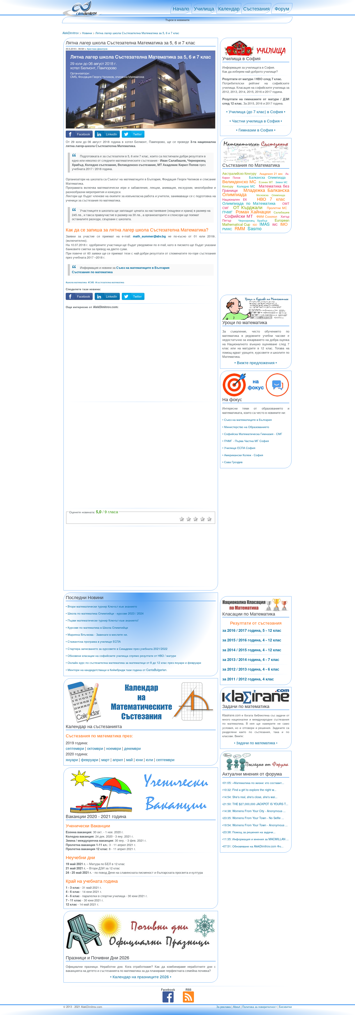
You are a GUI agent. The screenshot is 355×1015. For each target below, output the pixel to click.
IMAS (264, 224)
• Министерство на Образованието (245, 427)
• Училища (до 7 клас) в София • (255, 111)
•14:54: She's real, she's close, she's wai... (249, 797)
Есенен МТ (266, 182)
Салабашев (281, 212)
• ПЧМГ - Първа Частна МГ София (245, 441)
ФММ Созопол (266, 216)
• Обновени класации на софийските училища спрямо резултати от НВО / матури (121, 656)
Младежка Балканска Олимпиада (255, 192)
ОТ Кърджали (247, 207)
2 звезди (188, 518)
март (105, 759)
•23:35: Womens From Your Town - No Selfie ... (253, 818)
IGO (255, 224)
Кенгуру (227, 186)
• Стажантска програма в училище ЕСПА (93, 641)
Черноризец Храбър (252, 220)
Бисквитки (285, 1007)
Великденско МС (239, 181)
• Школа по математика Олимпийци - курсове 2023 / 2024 (105, 613)
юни (139, 759)
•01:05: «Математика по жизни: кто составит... (253, 783)
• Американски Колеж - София (242, 455)
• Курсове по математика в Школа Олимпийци (97, 627)
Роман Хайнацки (253, 211)
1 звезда (181, 518)
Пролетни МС (277, 208)
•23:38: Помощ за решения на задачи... (248, 832)
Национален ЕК (234, 199)
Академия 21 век (270, 173)
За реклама (223, 1007)
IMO (284, 224)
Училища (204, 8)
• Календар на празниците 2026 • (140, 976)
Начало (181, 8)
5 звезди (209, 518)
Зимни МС (281, 182)
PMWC (227, 229)
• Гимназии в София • (255, 129)
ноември (113, 748)
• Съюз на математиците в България (247, 420)
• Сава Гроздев (232, 462)
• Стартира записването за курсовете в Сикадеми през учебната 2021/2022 (116, 649)
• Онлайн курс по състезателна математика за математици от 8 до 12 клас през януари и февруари (133, 663)
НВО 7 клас (271, 199)
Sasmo (255, 228)
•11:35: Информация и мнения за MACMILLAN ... (255, 839)
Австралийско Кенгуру (239, 173)
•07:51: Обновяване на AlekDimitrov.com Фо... (253, 846)
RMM (240, 228)
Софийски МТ (239, 216)
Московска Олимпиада (270, 195)
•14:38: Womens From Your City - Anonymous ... (254, 811)
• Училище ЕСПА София (238, 448)
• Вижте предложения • (255, 362)
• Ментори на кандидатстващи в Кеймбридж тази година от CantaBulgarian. (116, 670)
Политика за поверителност (259, 1007)
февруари (89, 759)
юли (149, 759)
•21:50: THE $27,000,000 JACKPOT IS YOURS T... (255, 804)
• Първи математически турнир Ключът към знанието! (102, 620)
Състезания (256, 8)
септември (75, 748)
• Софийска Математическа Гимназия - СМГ (252, 434)
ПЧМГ (227, 211)
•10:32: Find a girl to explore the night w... (249, 790)
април (118, 759)
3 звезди (195, 518)
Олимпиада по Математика (248, 203)
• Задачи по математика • (255, 742)
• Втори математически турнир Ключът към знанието (101, 606)
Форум (282, 8)
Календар (229, 8)
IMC (275, 224)
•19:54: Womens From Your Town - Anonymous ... (255, 825)
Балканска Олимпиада (267, 177)
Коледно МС (246, 186)
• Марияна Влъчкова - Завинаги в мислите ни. (97, 634)
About (236, 1007)
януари (72, 759)
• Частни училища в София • (255, 120)
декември (132, 748)
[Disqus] (141, 454)
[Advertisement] (141, 355)
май (129, 759)
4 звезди (202, 518)
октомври (95, 748)
